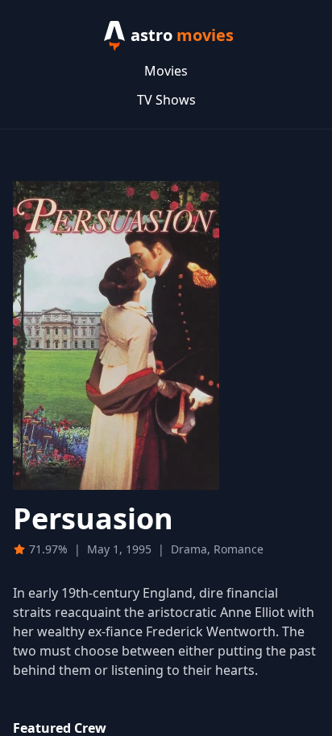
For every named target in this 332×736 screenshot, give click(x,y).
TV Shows (166, 100)
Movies (166, 71)
